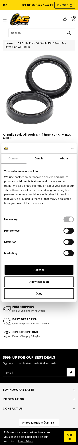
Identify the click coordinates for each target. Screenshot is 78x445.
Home (9, 43)
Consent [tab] (14, 158)
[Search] (68, 33)
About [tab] (64, 158)
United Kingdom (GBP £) (38, 422)
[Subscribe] (71, 372)
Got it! (69, 436)
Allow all (39, 269)
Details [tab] (39, 158)
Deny (39, 293)
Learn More (25, 441)
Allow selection (39, 281)
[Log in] (65, 19)
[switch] (68, 231)
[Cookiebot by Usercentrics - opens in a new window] (58, 148)
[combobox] (42, 33)
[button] (6, 19)
